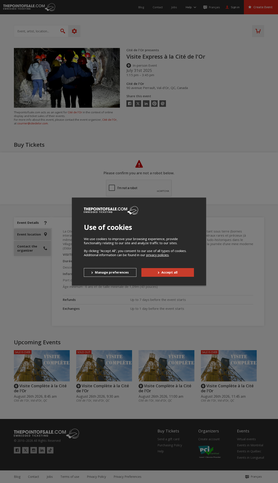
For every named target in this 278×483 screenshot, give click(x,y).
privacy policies (157, 255)
